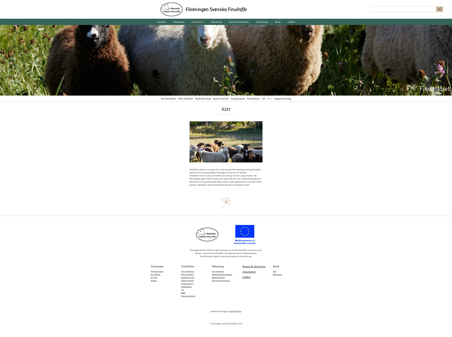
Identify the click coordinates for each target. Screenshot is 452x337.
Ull (263, 98)
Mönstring (277, 274)
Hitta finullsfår (185, 98)
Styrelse (154, 277)
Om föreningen (157, 271)
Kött (269, 98)
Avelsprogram (238, 98)
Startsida (161, 21)
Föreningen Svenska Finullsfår (216, 9)
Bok (274, 271)
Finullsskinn (253, 98)
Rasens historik (220, 98)
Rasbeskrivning (203, 98)
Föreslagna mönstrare (221, 281)
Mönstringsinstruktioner (222, 274)
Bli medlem (155, 274)
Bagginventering (282, 98)
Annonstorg (249, 271)
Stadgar (154, 281)
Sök (439, 9)
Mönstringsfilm (218, 277)
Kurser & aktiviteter (254, 266)
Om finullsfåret (168, 98)
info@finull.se (235, 311)
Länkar (246, 276)
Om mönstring (218, 271)
